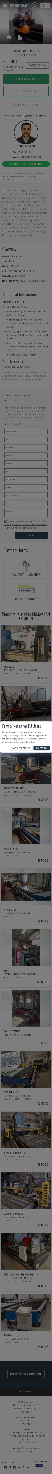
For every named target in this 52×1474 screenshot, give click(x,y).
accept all (41, 748)
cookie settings (21, 748)
